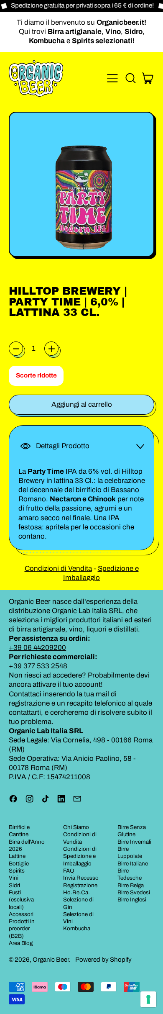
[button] (130, 78)
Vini (13, 878)
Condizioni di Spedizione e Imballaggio (80, 856)
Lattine (17, 856)
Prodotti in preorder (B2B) (22, 928)
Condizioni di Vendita (58, 568)
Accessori (21, 914)
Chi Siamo (76, 827)
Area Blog (21, 943)
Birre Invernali (134, 842)
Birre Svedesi (133, 892)
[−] (16, 348)
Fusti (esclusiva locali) (21, 899)
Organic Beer (51, 959)
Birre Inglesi (131, 899)
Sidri (14, 885)
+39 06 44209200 (37, 648)
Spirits (17, 871)
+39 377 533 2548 (38, 666)
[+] (51, 348)
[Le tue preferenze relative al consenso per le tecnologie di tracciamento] (148, 999)
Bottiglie (19, 863)
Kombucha (76, 928)
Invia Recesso (81, 878)
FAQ (68, 871)
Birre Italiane (132, 863)
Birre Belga (130, 885)
